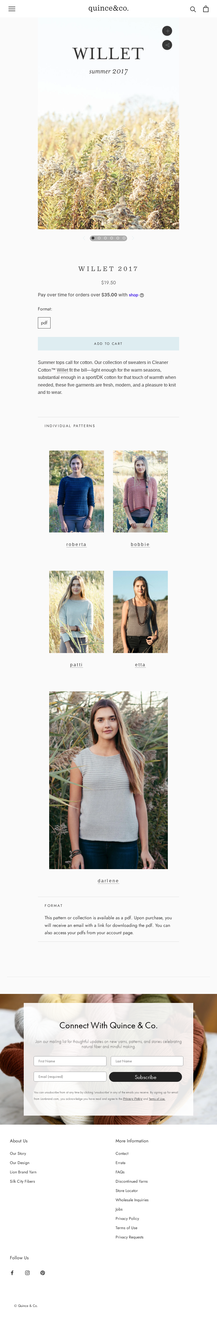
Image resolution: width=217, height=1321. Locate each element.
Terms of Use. (157, 1099)
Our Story (18, 1153)
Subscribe (146, 1077)
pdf (44, 322)
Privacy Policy (132, 1098)
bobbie (140, 544)
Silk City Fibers (22, 1181)
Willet (62, 370)
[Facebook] (13, 1272)
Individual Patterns (70, 426)
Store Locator (127, 1190)
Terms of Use (126, 1228)
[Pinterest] (43, 1272)
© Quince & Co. (26, 1305)
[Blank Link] (108, 8)
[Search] (193, 9)
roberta (76, 544)
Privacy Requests (130, 1237)
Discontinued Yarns (132, 1181)
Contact (122, 1153)
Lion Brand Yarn (23, 1172)
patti (76, 664)
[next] (132, 238)
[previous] (84, 238)
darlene (108, 880)
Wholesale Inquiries (132, 1200)
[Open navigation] (11, 8)
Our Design (19, 1162)
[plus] (167, 31)
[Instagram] (28, 1272)
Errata (120, 1162)
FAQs (120, 1172)
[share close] (167, 45)
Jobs (119, 1209)
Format (54, 905)
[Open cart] (206, 9)
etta (140, 664)
